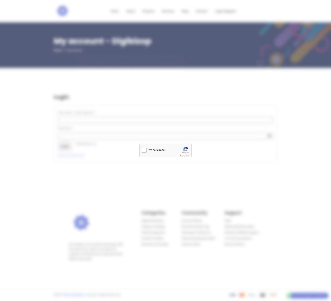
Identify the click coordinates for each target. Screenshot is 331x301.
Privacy (182, 156)
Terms (188, 156)
